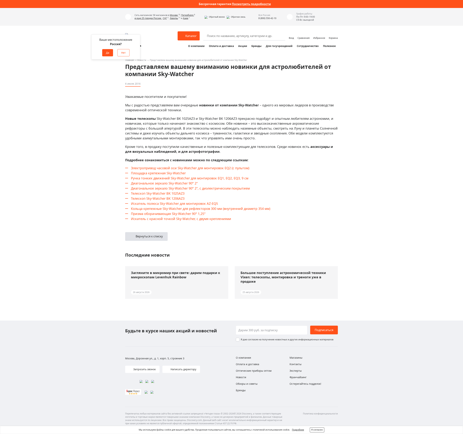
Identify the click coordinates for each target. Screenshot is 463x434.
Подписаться (324, 330)
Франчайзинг (298, 377)
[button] (215, 17)
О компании (196, 46)
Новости (141, 60)
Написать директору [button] (183, 369)
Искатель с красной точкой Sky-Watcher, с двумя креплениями (181, 219)
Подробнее (298, 429)
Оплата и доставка (221, 46)
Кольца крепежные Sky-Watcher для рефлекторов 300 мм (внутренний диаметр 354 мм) (200, 208)
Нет (123, 52)
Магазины (296, 357)
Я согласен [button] (317, 429)
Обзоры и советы (247, 383)
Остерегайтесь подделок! (305, 383)
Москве (174, 15)
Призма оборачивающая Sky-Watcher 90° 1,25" (168, 213)
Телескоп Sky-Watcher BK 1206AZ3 (157, 198)
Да (107, 52)
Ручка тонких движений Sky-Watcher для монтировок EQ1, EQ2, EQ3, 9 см (189, 178)
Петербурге (187, 15)
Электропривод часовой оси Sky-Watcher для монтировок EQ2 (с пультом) (190, 168)
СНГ (165, 18)
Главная (129, 60)
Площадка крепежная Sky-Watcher (158, 173)
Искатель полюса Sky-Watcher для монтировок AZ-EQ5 (174, 203)
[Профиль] (291, 34)
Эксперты (296, 370)
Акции (242, 46)
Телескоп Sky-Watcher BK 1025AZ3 (157, 193)
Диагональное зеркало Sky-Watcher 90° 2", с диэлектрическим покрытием (190, 188)
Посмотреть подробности (251, 4)
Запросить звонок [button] (144, 369)
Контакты (295, 364)
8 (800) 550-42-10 (267, 18)
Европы (174, 18)
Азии (185, 18)
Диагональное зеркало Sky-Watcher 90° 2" (164, 183)
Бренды (256, 46)
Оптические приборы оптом (253, 370)
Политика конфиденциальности (320, 413)
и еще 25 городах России (148, 18)
